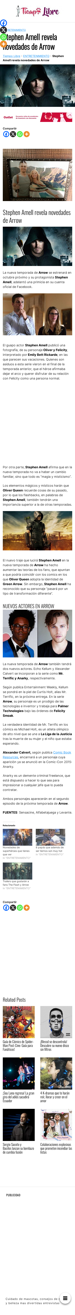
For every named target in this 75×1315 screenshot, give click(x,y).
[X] (13, 134)
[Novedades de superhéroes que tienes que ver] (17, 837)
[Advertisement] (37, 422)
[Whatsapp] (20, 134)
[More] (27, 134)
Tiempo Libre (11, 56)
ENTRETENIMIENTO (14, 29)
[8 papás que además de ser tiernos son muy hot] (50, 837)
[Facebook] (6, 134)
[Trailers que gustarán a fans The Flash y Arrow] (17, 871)
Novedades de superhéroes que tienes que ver (16, 851)
